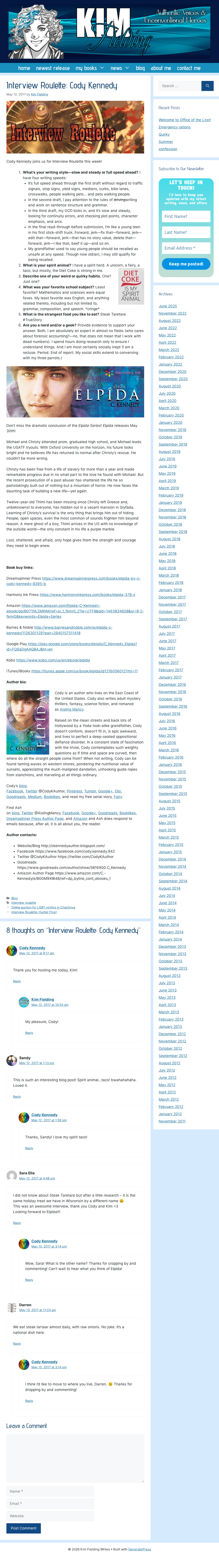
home (24, 67)
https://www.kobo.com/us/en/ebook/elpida (53, 660)
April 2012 (167, 1092)
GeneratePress (139, 1549)
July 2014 (167, 895)
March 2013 (169, 1012)
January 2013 (170, 1026)
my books (86, 67)
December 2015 (172, 772)
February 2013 (171, 1019)
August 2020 (170, 386)
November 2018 (172, 517)
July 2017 (167, 633)
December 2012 (172, 1034)
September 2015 (173, 794)
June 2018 (167, 553)
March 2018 (169, 575)
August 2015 (169, 801)
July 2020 (167, 393)
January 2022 (170, 364)
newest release (53, 67)
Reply (17, 981)
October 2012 (170, 1048)
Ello (118, 791)
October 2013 (170, 961)
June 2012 (167, 1077)
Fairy (118, 797)
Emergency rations (175, 127)
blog (140, 67)
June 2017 (167, 641)
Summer (166, 142)
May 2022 (167, 335)
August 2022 (170, 321)
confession (168, 149)
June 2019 (168, 466)
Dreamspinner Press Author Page (35, 818)
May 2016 (167, 735)
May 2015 (167, 823)
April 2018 (167, 568)
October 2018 (170, 524)
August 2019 (170, 452)
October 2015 (170, 786)
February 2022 (171, 357)
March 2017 (169, 663)
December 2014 (172, 859)
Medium (35, 797)
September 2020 (173, 379)
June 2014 (168, 903)
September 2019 (173, 444)
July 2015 (167, 808)
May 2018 (167, 561)
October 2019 (170, 437)
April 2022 (167, 342)
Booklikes (52, 797)
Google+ (105, 791)
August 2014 (170, 888)
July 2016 (167, 721)
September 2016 (173, 706)
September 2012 (173, 1056)
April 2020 (167, 401)
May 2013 (167, 997)
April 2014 (167, 917)
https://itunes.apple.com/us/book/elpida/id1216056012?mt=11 (84, 671)
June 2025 (168, 306)
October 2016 (170, 699)
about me (161, 67)
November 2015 (172, 779)
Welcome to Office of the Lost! (185, 120)
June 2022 (168, 328)
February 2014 (171, 932)
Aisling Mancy (71, 709)
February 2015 (171, 845)
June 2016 (168, 728)
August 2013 (170, 976)
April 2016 (167, 743)
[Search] (207, 86)
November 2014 (172, 866)
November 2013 (172, 954)
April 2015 (167, 830)
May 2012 (167, 1085)
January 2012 (170, 1114)
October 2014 (170, 874)
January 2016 (170, 764)
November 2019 (172, 430)
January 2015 (170, 852)
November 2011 (172, 1121)
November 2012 (172, 1041)
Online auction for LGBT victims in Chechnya (43, 907)
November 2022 (172, 313)
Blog (14, 898)
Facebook (14, 791)
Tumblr (90, 791)
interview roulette (23, 902)
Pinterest (74, 791)
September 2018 (173, 532)
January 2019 (170, 502)
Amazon (80, 818)
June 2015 (167, 815)
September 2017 (173, 619)
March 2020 (169, 408)
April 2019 (167, 481)
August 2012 (169, 1063)
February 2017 (171, 670)
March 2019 (169, 488)
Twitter (31, 791)
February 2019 (171, 495)
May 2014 (167, 910)
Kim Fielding (42, 999)
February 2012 (171, 1107)
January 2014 (170, 939)
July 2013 (167, 983)
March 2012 (169, 1099)
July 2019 (167, 459)
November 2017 (172, 604)
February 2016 (171, 757)
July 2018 (167, 546)
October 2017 (170, 612)
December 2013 (172, 946)
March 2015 (169, 837)
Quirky (164, 134)
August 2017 (169, 626)
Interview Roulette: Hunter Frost (34, 912)
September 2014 (173, 881)
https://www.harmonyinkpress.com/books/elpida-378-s (87, 595)
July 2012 (167, 1070)
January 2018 (170, 590)
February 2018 (171, 583)
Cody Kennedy (32, 948)
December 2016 (172, 684)
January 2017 (170, 677)
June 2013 (168, 990)
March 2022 (169, 350)
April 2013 (167, 1005)
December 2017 (172, 597)
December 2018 (172, 510)
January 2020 (170, 422)
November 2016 (172, 692)
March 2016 (169, 750)
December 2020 (172, 371)
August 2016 (170, 714)
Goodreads (16, 797)
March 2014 (169, 925)
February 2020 (171, 415)
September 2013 (173, 968)
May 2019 (167, 473)
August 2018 (169, 539)
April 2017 (167, 655)
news (116, 67)
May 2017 (167, 648)
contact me (189, 67)
